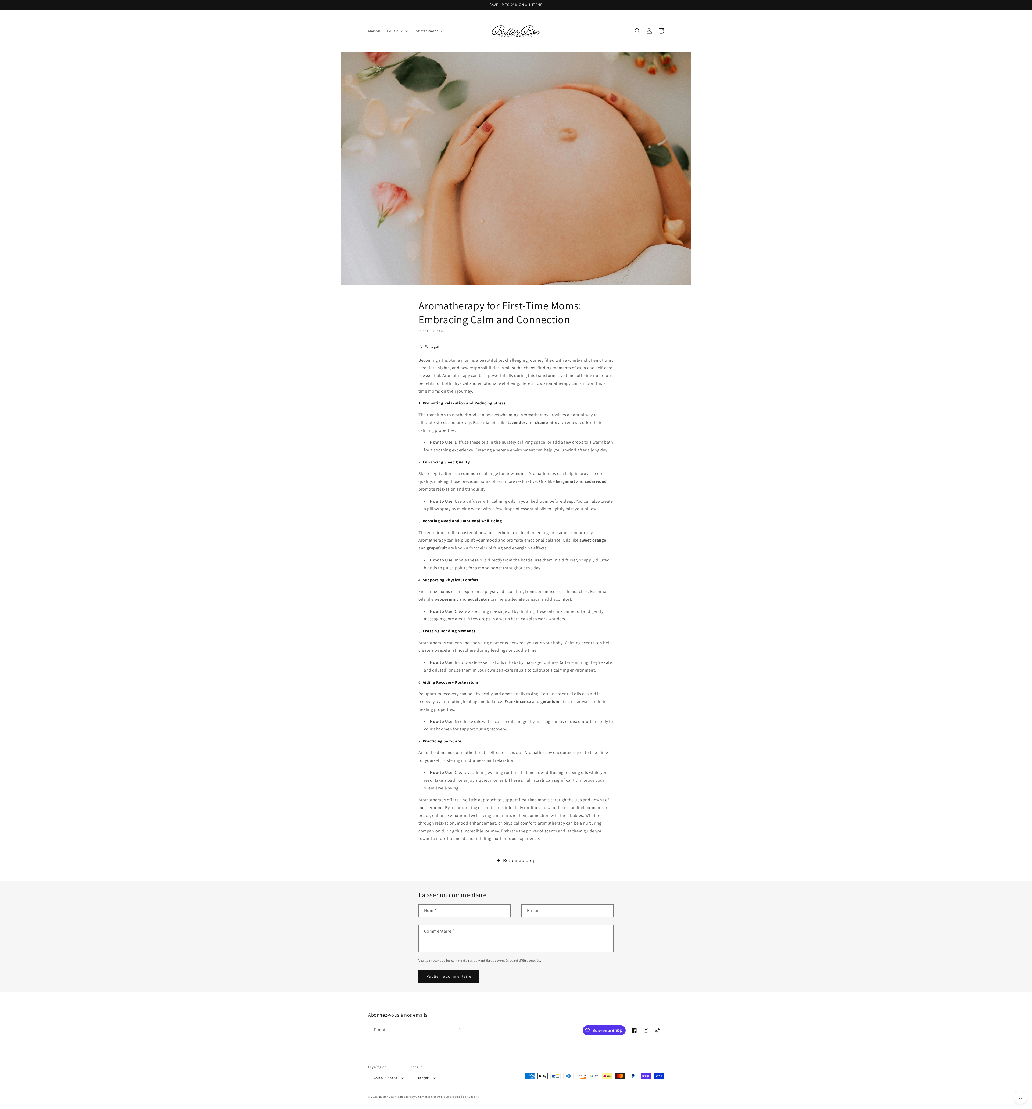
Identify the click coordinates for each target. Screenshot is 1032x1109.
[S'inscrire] (459, 1030)
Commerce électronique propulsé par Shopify (447, 1097)
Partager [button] (432, 346)
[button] (397, 31)
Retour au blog (519, 860)
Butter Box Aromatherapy (397, 1097)
